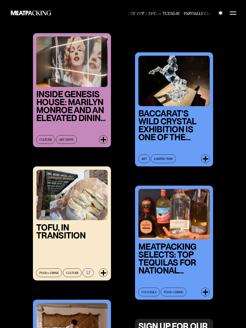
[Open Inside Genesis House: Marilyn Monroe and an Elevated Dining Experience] (103, 139)
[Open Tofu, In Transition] (103, 272)
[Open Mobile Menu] (233, 13)
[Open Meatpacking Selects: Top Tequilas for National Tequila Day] (205, 292)
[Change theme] (220, 13)
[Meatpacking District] (30, 13)
